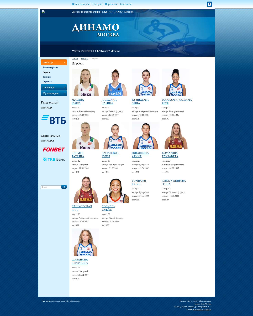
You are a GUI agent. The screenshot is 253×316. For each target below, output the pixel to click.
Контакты (125, 4)
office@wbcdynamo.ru (202, 309)
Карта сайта (192, 301)
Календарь (49, 87)
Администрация (50, 67)
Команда (84, 58)
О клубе (97, 4)
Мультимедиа (51, 93)
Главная (75, 58)
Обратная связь (205, 301)
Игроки (46, 72)
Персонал (47, 81)
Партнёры (111, 4)
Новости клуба (80, 4)
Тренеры (47, 77)
